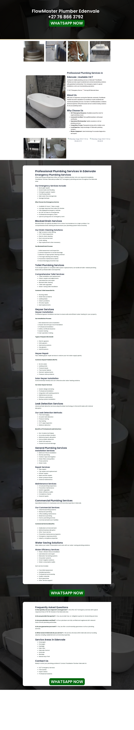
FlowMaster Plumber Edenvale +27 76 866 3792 (65, 14)
